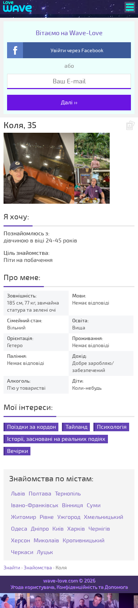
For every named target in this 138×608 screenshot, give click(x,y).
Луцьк (45, 552)
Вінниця (72, 506)
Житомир (23, 517)
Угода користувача (32, 587)
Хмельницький (103, 517)
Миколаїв (46, 541)
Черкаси (22, 552)
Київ (58, 529)
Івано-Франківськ (34, 506)
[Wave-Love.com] (17, 7)
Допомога (116, 587)
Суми (93, 506)
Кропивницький (83, 541)
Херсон (20, 541)
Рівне (47, 517)
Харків (76, 529)
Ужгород (68, 517)
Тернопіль (68, 494)
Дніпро (40, 529)
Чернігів (99, 529)
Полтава (40, 494)
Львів (18, 494)
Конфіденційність (76, 587)
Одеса (19, 529)
